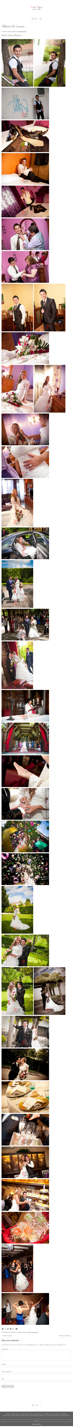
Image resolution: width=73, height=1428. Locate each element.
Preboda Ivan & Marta (65, 1335)
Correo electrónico (7, 1371)
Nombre (4, 1364)
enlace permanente (33, 1332)
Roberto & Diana (7, 1335)
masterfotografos (22, 31)
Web (3, 1379)
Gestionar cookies (36, 1424)
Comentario (5, 1349)
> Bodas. (19, 1332)
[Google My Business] (36, 1405)
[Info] (40, 1405)
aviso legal (36, 1411)
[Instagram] (32, 1405)
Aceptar (36, 1420)
